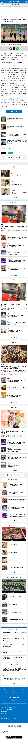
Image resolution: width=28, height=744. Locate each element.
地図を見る (14, 111)
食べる (7, 4)
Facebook (12, 700)
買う (16, 4)
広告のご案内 (4, 713)
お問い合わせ (4, 711)
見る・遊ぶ (12, 4)
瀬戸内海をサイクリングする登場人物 (13, 62)
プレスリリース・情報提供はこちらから (9, 707)
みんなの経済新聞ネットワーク (14, 726)
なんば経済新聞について (6, 705)
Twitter (15, 700)
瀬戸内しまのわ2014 (7, 148)
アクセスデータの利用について (7, 709)
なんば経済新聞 (14, 2)
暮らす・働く (20, 4)
